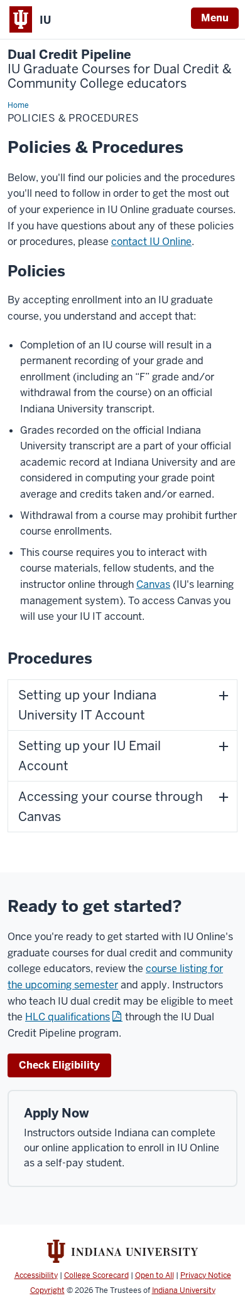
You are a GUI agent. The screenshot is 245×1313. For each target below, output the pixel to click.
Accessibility (36, 1275)
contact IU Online (151, 241)
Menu (215, 17)
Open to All (154, 1275)
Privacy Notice (205, 1275)
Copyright (47, 1290)
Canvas (153, 584)
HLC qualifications (67, 1016)
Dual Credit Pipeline (120, 69)
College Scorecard (96, 1275)
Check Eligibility (59, 1065)
